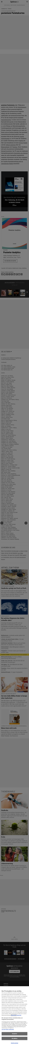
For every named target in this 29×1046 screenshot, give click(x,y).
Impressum (19, 1015)
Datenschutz (13, 1015)
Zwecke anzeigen (14, 1043)
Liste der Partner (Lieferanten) (8, 1029)
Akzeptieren (14, 1033)
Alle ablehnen (14, 1038)
